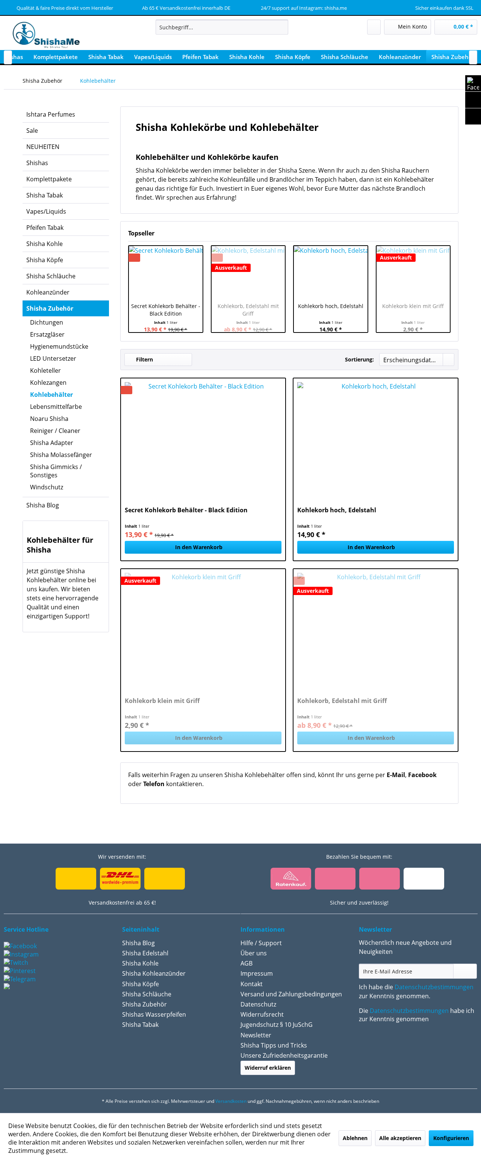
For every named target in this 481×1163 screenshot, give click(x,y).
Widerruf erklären (268, 1067)
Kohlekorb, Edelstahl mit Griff (248, 309)
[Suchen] (281, 27)
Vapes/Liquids (46, 211)
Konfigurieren (451, 1138)
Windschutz (46, 487)
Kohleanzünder (48, 292)
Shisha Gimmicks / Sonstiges (56, 471)
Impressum (256, 973)
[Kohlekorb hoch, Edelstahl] (331, 272)
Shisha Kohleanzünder (154, 973)
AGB (246, 963)
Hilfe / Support (261, 943)
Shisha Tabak (44, 195)
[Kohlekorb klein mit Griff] (413, 272)
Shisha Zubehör (49, 308)
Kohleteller (45, 370)
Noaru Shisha (49, 418)
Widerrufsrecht (262, 1014)
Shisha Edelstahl (145, 953)
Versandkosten (231, 1101)
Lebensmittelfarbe (56, 406)
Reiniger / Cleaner (55, 431)
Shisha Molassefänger (61, 455)
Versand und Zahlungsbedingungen (291, 994)
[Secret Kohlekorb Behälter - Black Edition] (166, 272)
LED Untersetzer (53, 358)
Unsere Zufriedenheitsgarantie (284, 1055)
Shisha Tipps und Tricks (273, 1045)
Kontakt (251, 984)
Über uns (253, 953)
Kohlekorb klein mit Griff (413, 306)
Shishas (37, 163)
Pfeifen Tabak (45, 227)
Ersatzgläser (47, 334)
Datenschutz (258, 1004)
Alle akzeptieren (400, 1138)
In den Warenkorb (198, 547)
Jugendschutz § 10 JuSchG (276, 1024)
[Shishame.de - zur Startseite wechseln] (44, 36)
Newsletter (255, 1035)
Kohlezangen (48, 382)
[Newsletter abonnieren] (465, 971)
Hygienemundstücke (59, 346)
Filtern (144, 359)
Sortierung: (359, 359)
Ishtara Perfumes (50, 114)
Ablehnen (355, 1138)
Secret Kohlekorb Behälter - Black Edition (165, 309)
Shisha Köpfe (44, 260)
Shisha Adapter (51, 443)
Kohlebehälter (51, 394)
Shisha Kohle (44, 244)
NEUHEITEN (42, 147)
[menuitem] (222, 27)
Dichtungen (46, 322)
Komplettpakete (49, 179)
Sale (32, 130)
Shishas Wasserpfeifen (154, 1014)
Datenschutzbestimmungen (434, 987)
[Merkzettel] (374, 27)
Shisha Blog (42, 505)
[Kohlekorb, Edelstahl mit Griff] (375, 629)
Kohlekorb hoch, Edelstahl (330, 306)
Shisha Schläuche (51, 276)
